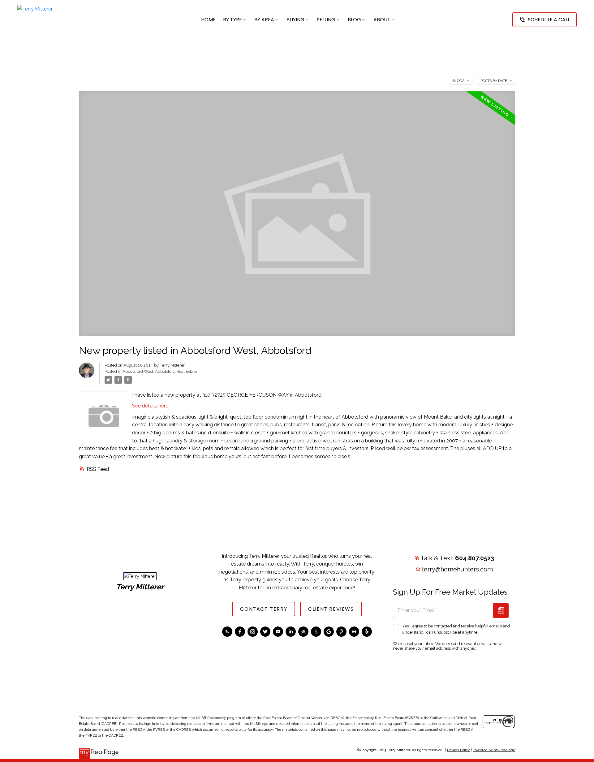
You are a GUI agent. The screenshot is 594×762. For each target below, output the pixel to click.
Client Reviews (331, 609)
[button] (544, 19)
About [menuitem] (381, 19)
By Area (264, 19)
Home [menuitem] (208, 19)
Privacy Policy (458, 750)
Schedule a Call (549, 20)
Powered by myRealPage (494, 750)
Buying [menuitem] (295, 19)
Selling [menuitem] (326, 19)
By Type (232, 19)
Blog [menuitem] (354, 19)
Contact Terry (263, 609)
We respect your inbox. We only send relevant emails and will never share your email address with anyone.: (449, 646)
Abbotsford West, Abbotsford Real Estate (160, 371)
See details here (150, 406)
